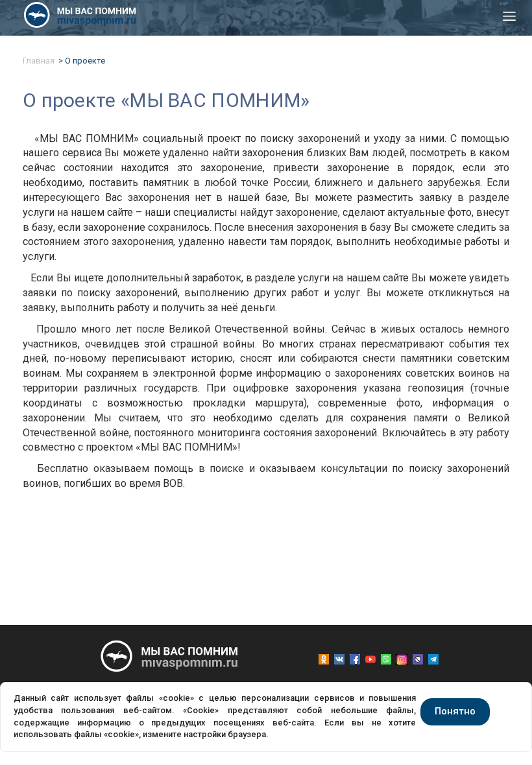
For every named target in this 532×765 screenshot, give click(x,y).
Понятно (455, 711)
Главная (38, 60)
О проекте (85, 60)
